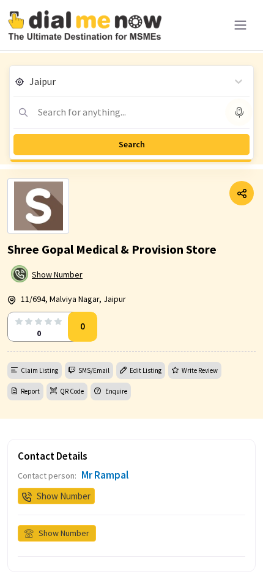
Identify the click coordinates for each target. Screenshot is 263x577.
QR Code (72, 391)
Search (132, 144)
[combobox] (30, 81)
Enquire (115, 391)
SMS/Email (93, 370)
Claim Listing (39, 370)
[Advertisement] (131, 546)
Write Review (200, 370)
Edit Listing (145, 370)
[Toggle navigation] (240, 25)
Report (30, 391)
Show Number (57, 274)
